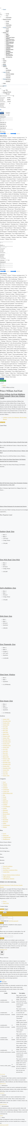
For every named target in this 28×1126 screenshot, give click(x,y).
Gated (23, 171)
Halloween (5, 800)
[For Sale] (3, 100)
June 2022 (5, 773)
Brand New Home (10, 145)
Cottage (15, 154)
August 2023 (6, 747)
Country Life (11, 417)
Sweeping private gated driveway (9, 226)
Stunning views (14, 224)
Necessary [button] (2, 979)
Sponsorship (8, 97)
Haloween (5, 802)
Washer (7, 235)
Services (4, 27)
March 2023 (6, 756)
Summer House (23, 224)
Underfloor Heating (12, 231)
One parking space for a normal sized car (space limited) (14, 195)
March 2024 (6, 734)
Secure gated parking (18, 216)
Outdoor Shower (12, 199)
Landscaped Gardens (22, 179)
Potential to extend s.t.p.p (14, 207)
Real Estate (5, 819)
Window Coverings (5, 237)
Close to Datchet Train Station (18, 148)
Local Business (6, 806)
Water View (13, 235)
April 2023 (5, 755)
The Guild (8, 93)
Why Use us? (8, 101)
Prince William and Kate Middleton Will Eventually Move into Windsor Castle (12, 396)
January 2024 (6, 738)
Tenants (7, 43)
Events (4, 797)
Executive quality (23, 162)
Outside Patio (24, 201)
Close (6, 909)
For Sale (7, 13)
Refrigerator (23, 212)
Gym (21, 175)
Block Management (9, 55)
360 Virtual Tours (9, 56)
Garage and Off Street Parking (8, 171)
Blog (7, 90)
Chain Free (7, 147)
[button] (3, 135)
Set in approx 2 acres (19, 218)
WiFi (27, 235)
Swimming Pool (22, 226)
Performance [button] (3, 1083)
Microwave (24, 186)
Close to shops (14, 150)
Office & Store (8, 192)
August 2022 (6, 770)
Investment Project (11, 179)
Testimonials (8, 99)
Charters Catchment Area (18, 147)
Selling (7, 31)
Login (2, 922)
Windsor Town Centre (11, 239)
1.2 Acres (3, 137)
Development (22, 158)
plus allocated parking (16, 205)
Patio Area (9, 203)
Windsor (5, 827)
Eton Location (8, 162)
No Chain (20, 190)
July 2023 (5, 749)
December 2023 (6, 739)
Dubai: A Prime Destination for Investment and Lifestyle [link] (13, 506)
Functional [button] (2, 1074)
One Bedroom (23, 194)
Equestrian (8, 53)
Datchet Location (22, 154)
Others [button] (1, 1115)
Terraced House (8, 227)
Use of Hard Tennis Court (18, 233)
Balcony (20, 141)
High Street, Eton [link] (6, 616)
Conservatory (8, 154)
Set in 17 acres (9, 218)
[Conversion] (3, 97)
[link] (5, 438)
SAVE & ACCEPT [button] (4, 1125)
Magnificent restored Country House (14, 184)
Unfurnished (8, 233)
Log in (4, 833)
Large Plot (13, 180)
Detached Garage (20, 156)
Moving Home (23, 417)
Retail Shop (10, 214)
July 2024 (5, 726)
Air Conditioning (13, 141)
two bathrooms (14, 229)
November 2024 (7, 721)
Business (5, 783)
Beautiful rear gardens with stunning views (16, 143)
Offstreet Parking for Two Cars (20, 192)
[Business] (4, 106)
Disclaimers (8, 81)
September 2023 (7, 745)
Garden (18, 171)
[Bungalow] (4, 104)
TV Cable (7, 229)
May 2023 (5, 753)
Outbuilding (4, 199)
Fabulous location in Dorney (8, 164)
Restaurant (5, 821)
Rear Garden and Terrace (13, 212)
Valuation (4, 65)
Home (4, 385)
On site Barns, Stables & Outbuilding (10, 194)
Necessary (4, 981)
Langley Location (5, 180)
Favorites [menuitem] (8, 112)
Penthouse (15, 203)
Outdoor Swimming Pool (14, 201)
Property (4, 19)
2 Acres (9, 137)
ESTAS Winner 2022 (8, 793)
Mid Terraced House (6, 188)
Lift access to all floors (15, 182)
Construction (6, 789)
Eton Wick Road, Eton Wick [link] (10, 560)
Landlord (5, 804)
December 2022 (6, 762)
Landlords (8, 38)
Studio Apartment (5, 224)
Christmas (5, 787)
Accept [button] (5, 949)
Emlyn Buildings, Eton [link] (8, 588)
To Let (7, 15)
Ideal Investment (17, 177)
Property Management (10, 41)
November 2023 (7, 741)
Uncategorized (6, 825)
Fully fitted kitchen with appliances (14, 167)
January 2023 (6, 760)
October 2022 (6, 766)
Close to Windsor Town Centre (12, 152)
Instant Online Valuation (10, 37)
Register (4, 79)
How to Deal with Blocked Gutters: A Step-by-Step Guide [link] (13, 442)
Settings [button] (2, 949)
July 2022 (5, 771)
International (8, 51)
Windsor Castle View (17, 237)
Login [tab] (5, 912)
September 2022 (7, 768)
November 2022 (7, 764)
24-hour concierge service (18, 137)
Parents (4, 815)
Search (2, 113)
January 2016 (6, 775)
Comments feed (6, 837)
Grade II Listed (23, 173)
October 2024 (6, 723)
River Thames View (18, 214)
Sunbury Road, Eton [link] (7, 531)
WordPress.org (6, 839)
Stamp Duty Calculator (10, 73)
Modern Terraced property (18, 188)
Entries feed (6, 835)
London (5, 808)
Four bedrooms (19, 165)
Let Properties (8, 19)
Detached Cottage (10, 156)
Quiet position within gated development (16, 211)
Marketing (16, 417)
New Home (13, 190)
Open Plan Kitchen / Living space (9, 197)
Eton (4, 795)
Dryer (19, 160)
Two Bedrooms (22, 229)
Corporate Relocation (9, 43)
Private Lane (11, 209)
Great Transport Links (13, 175)
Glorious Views (14, 173)
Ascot (4, 782)
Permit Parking (22, 203)
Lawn (6, 182)
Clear (2, 111)
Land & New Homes (9, 49)
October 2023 (6, 743)
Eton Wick (15, 162)
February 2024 (6, 736)
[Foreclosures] (3, 101)
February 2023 (6, 758)
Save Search (3, 380)
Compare (2, 909)
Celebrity (5, 417)
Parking (3, 203)
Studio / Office (24, 222)
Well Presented (20, 235)
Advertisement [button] (3, 1104)
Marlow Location (16, 186)
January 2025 (6, 719)
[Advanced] (0, 109)
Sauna (10, 216)
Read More (2, 422)
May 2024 (5, 730)
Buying (7, 36)
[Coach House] (4, 107)
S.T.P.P (5, 216)
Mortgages (5, 812)
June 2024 (5, 728)
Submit (2, 938)
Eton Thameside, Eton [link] (7, 644)
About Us (4, 85)
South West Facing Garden (13, 222)
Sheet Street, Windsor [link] (7, 674)
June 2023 (5, 751)
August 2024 (6, 724)
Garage (25, 169)
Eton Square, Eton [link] (6, 701)
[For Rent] (3, 99)
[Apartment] (4, 103)
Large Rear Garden (21, 180)
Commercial (8, 47)
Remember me (5, 921)
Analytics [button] (2, 1093)
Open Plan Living (23, 197)
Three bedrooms (17, 227)
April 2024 (5, 732)
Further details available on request (14, 169)
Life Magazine (8, 91)
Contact (4, 72)
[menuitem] (4, 90)
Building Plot (19, 145)
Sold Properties (8, 17)
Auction (7, 28)
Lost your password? (13, 921)
